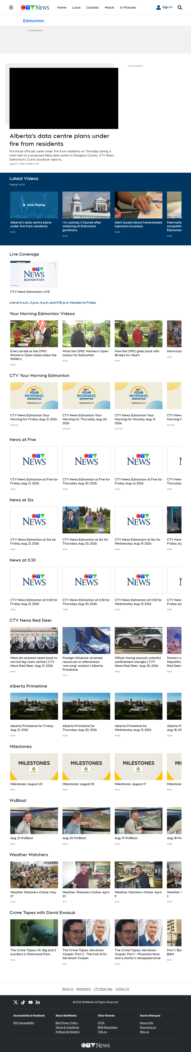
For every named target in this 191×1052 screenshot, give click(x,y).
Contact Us (122, 988)
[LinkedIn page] (38, 1002)
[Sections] (11, 7)
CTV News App (103, 988)
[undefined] (34, 212)
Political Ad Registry (68, 1031)
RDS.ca (144, 1031)
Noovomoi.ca (148, 1027)
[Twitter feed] (15, 1002)
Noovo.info (146, 1022)
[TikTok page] (23, 1002)
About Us (67, 988)
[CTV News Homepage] (35, 7)
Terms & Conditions (67, 1027)
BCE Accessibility (23, 1022)
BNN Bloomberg (108, 1027)
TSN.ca (102, 1031)
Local (76, 7)
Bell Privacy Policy (67, 1022)
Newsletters (83, 988)
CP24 (101, 1022)
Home (61, 7)
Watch (109, 7)
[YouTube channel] (30, 1002)
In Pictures (128, 7)
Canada (92, 7)
